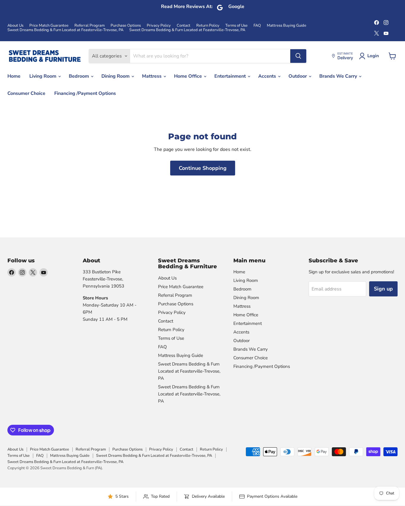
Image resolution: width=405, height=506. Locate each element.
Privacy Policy (159, 25)
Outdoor (298, 76)
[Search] (298, 56)
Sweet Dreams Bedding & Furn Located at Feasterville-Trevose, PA (65, 30)
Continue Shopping (203, 168)
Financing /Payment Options (85, 93)
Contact (183, 25)
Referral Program (89, 25)
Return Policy (207, 25)
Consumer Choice (26, 93)
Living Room (43, 76)
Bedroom (79, 76)
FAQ (257, 25)
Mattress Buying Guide (286, 25)
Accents (267, 76)
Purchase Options (126, 25)
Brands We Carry (338, 76)
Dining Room (116, 76)
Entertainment (230, 76)
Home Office (188, 76)
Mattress (152, 76)
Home (13, 76)
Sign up (383, 288)
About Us (15, 25)
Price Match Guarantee (48, 25)
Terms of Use (236, 25)
